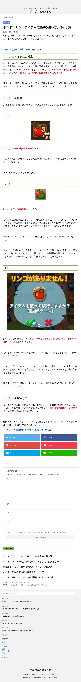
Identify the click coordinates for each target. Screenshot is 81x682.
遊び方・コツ (7, 658)
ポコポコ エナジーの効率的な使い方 (13, 616)
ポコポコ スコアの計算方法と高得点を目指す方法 (17, 601)
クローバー (6, 642)
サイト (8, 521)
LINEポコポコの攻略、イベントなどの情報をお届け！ (40, 674)
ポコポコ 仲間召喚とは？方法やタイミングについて (18, 630)
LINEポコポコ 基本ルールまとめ (12, 623)
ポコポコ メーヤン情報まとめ (19, 582)
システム (5, 644)
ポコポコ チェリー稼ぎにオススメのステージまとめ (27, 567)
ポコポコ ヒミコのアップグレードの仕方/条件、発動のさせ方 (20, 609)
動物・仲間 (6, 651)
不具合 (4, 647)
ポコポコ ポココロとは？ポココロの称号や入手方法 (27, 556)
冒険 (3, 649)
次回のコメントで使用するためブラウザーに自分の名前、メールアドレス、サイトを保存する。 (38, 532)
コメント (9, 478)
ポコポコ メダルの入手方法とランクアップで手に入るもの (31, 561)
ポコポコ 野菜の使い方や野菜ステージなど (23, 572)
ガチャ (4, 640)
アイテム (8, 464)
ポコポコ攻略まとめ (40, 11)
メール (9, 512)
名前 (8, 504)
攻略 (3, 653)
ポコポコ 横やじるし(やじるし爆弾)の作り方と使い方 (28, 577)
